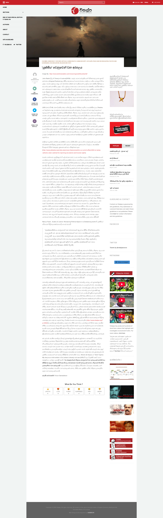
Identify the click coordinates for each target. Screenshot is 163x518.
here (114, 214)
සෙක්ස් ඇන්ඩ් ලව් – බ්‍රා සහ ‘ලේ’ (119, 151)
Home (5, 7)
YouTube (117, 351)
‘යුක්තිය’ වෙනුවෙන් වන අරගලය (62, 67)
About (5, 29)
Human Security (81, 61)
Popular (116, 146)
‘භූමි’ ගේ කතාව (114, 188)
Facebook (8, 44)
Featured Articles (61, 61)
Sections (6, 12)
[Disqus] (74, 422)
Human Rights (71, 61)
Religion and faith (65, 63)
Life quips (90, 61)
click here (122, 333)
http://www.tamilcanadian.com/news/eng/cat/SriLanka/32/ (68, 74)
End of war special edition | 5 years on (13, 18)
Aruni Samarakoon (35, 79)
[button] (81, 41)
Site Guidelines (8, 39)
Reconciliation (54, 63)
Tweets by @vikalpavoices (118, 248)
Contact (6, 34)
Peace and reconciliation (101, 61)
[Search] (103, 2)
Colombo (44, 61)
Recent (127, 146)
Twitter (18, 44)
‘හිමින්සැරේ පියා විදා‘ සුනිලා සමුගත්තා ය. (121, 181)
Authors (6, 24)
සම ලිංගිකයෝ (114, 158)
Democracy (51, 61)
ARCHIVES (157, 2)
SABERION (91, 512)
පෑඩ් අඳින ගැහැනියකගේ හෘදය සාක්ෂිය (121, 165)
